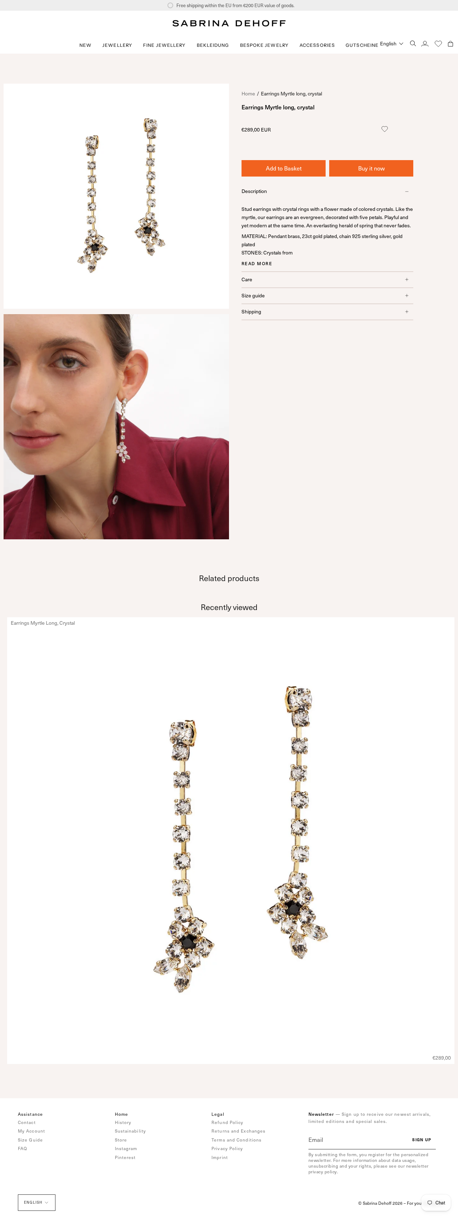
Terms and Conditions (236, 1140)
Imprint (219, 1157)
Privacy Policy (227, 1148)
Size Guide (30, 1140)
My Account (31, 1131)
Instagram (126, 1148)
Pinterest (125, 1157)
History (123, 1122)
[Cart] (450, 43)
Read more (257, 263)
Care (247, 279)
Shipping (251, 311)
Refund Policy (227, 1122)
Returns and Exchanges (238, 1131)
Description (254, 191)
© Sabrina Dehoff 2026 (380, 1203)
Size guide (253, 295)
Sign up (421, 1139)
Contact (27, 1122)
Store (121, 1140)
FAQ (22, 1148)
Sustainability (130, 1131)
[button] (117, 45)
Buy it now (371, 168)
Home (248, 93)
